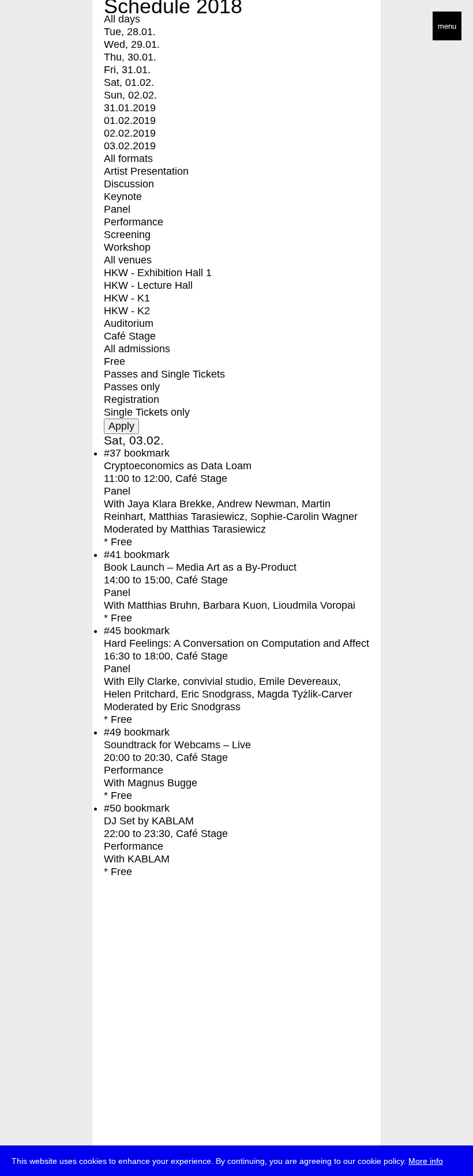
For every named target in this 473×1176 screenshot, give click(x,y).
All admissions (137, 349)
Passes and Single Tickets (164, 374)
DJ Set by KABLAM (149, 821)
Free (114, 361)
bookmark (147, 453)
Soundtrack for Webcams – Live (177, 745)
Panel (117, 209)
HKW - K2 (127, 310)
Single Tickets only (147, 412)
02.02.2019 (130, 133)
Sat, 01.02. (129, 82)
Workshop (127, 247)
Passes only (132, 387)
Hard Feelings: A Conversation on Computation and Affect (236, 643)
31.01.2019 (130, 108)
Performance (133, 222)
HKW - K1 (127, 298)
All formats (128, 158)
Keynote (123, 196)
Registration (131, 399)
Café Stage (130, 336)
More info (425, 1161)
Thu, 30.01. (130, 57)
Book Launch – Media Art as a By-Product (200, 567)
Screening (127, 234)
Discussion (129, 184)
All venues (128, 260)
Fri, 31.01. (127, 70)
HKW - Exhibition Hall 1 (158, 272)
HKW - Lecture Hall (148, 285)
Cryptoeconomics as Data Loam (177, 466)
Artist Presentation (146, 171)
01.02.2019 (130, 120)
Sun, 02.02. (130, 95)
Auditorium (128, 323)
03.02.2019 (130, 146)
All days (122, 19)
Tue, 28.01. (130, 31)
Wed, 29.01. (132, 44)
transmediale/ (45, 27)
